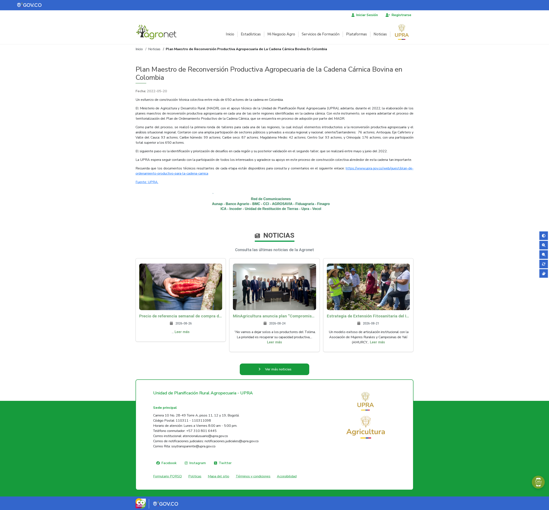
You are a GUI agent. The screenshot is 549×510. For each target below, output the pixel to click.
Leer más (182, 332)
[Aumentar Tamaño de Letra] (543, 245)
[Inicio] (158, 32)
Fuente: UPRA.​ (147, 182)
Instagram (197, 463)
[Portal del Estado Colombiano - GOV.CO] (29, 5)
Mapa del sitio (218, 476)
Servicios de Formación (320, 34)
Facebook (168, 463)
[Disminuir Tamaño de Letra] (543, 254)
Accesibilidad (287, 476)
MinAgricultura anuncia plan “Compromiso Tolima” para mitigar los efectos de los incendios (274, 316)
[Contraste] (543, 235)
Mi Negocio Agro (281, 34)
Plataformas (356, 34)
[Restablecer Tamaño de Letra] (543, 264)
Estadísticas (251, 34)
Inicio (230, 34)
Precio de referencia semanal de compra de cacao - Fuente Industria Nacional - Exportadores (180, 316)
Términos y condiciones (253, 476)
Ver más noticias (278, 369)
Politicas (194, 476)
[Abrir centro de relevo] (543, 273)
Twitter (225, 463)
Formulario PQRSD (167, 476)
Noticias (380, 34)
